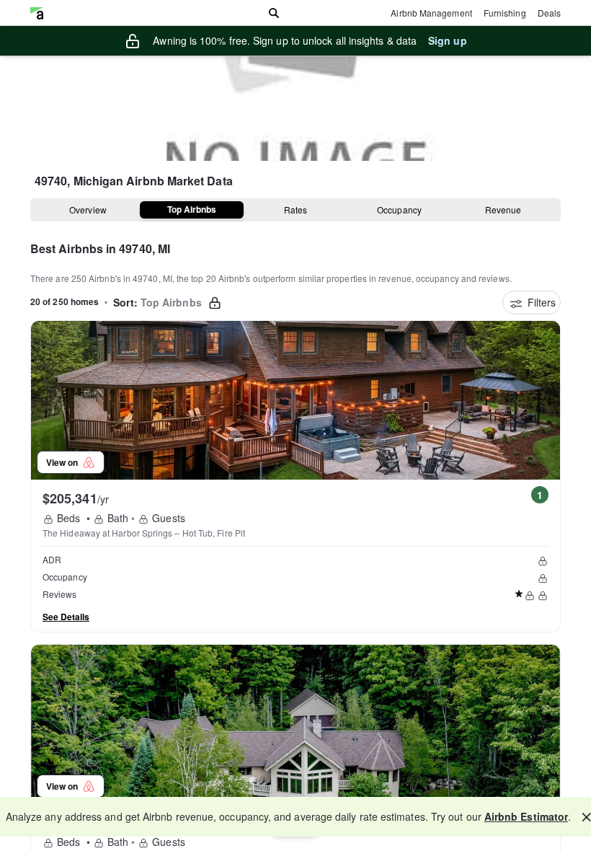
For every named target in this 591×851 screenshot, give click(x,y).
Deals (549, 12)
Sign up (447, 40)
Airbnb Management (431, 12)
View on (64, 462)
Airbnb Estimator (526, 816)
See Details (66, 616)
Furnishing (505, 12)
